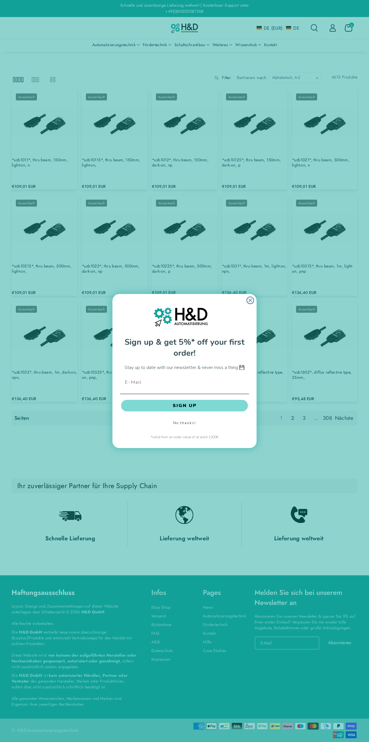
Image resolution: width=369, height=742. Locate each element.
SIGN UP (185, 405)
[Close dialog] (250, 300)
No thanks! (184, 423)
